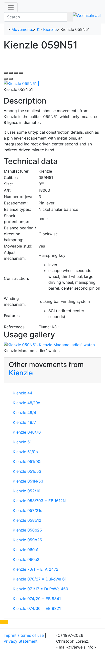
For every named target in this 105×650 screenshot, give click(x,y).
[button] (4, 622)
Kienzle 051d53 (27, 471)
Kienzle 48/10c (26, 402)
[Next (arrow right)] (11, 79)
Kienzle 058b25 (27, 530)
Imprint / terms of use (24, 635)
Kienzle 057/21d (27, 510)
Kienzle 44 (22, 392)
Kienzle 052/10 (26, 490)
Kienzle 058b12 (27, 520)
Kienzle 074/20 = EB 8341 (37, 598)
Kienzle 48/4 (24, 412)
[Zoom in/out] (21, 73)
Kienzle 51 (22, 441)
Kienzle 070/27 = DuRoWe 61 (39, 579)
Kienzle (50, 29)
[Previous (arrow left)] (6, 79)
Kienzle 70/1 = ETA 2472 (35, 569)
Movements (22, 29)
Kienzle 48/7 (24, 422)
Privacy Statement (21, 641)
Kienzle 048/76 (27, 432)
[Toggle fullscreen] (16, 73)
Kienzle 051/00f (27, 461)
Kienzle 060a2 (26, 559)
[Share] (11, 73)
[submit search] (70, 17)
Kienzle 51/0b (25, 451)
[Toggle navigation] (11, 7)
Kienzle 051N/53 (28, 481)
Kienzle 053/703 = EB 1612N (39, 500)
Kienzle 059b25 (27, 539)
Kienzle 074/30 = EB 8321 (37, 608)
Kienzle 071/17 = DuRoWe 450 (40, 588)
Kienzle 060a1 (25, 549)
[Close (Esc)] (6, 73)
